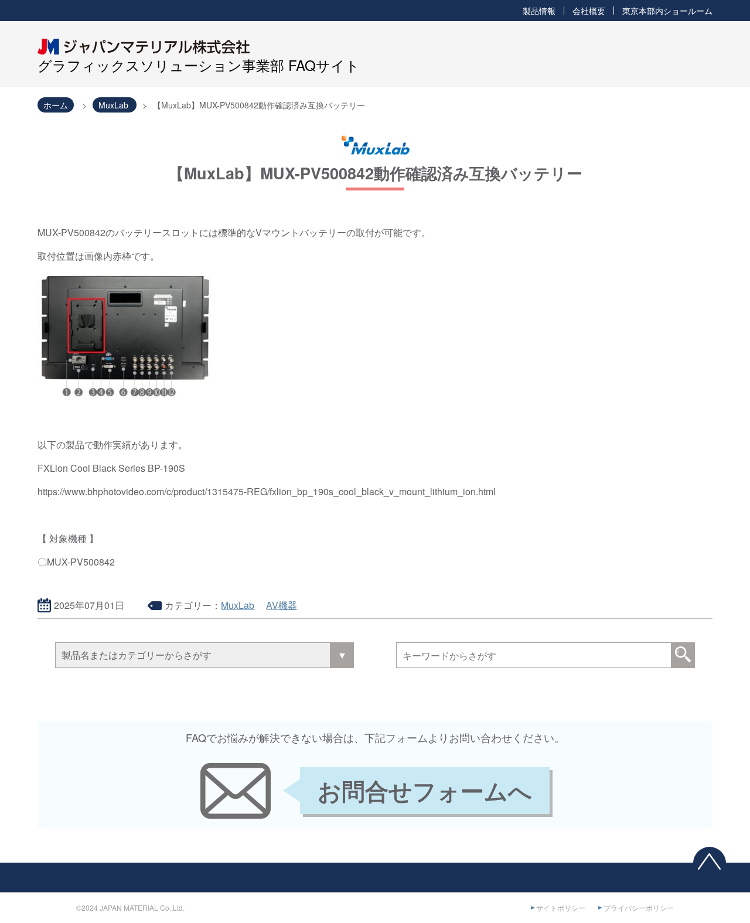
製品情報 (539, 10)
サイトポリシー (560, 907)
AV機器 (281, 605)
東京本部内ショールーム (667, 10)
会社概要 (588, 10)
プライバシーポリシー (639, 907)
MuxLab (237, 605)
